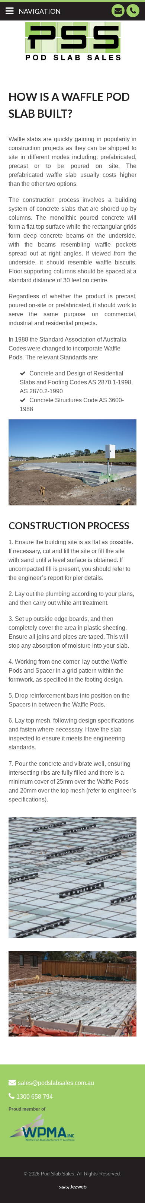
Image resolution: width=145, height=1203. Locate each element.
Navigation (40, 11)
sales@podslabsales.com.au (118, 10)
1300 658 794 (132, 10)
